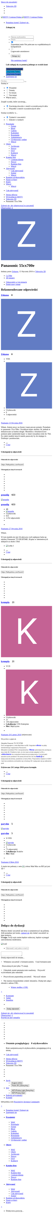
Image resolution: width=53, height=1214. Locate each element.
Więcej (13, 142)
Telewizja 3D (40, 271)
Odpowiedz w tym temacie (16, 282)
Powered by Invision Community (27, 1102)
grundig (5, 494)
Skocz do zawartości (9, 2)
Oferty (8, 144)
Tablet (8, 998)
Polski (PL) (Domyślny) (20, 1086)
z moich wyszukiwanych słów (24, 109)
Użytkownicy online (19, 139)
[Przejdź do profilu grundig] (5, 500)
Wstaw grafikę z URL (19, 987)
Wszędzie (13, 88)
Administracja (16, 137)
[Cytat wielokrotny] (7, 443)
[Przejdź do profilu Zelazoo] (26, 259)
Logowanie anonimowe (20, 51)
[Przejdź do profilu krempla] (26, 656)
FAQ (13, 151)
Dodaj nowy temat (13, 284)
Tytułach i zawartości (17, 117)
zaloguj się (25, 933)
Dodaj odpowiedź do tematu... (13, 958)
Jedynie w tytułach (16, 120)
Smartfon (9, 1000)
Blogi (13, 128)
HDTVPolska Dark (18, 1093)
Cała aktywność (17, 171)
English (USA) (17, 1083)
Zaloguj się (16, 56)
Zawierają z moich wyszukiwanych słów (28, 106)
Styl (7, 1088)
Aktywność (10, 168)
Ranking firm (16, 164)
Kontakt (9, 1098)
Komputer (10, 996)
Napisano (11, 423)
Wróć (13, 1122)
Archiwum (15, 146)
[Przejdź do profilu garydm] (5, 828)
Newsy (13, 148)
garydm (5, 824)
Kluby (8, 182)
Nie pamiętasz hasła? (19, 60)
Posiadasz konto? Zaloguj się (17, 23)
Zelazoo (15, 271)
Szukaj (13, 173)
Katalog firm (11, 157)
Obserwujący (6, 208)
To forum (12, 93)
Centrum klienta (17, 160)
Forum (13, 126)
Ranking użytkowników (15, 177)
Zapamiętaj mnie (17, 44)
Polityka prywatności (14, 1095)
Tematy (12, 90)
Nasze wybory (11, 180)
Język (8, 1080)
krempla (5, 602)
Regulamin (15, 135)
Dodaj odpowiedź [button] (13, 1009)
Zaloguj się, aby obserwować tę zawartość (17, 206)
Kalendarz (15, 133)
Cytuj (8, 445)
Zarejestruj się (11, 77)
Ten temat (13, 95)
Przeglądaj (10, 124)
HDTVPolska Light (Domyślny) (23, 1090)
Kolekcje (14, 153)
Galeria (14, 131)
